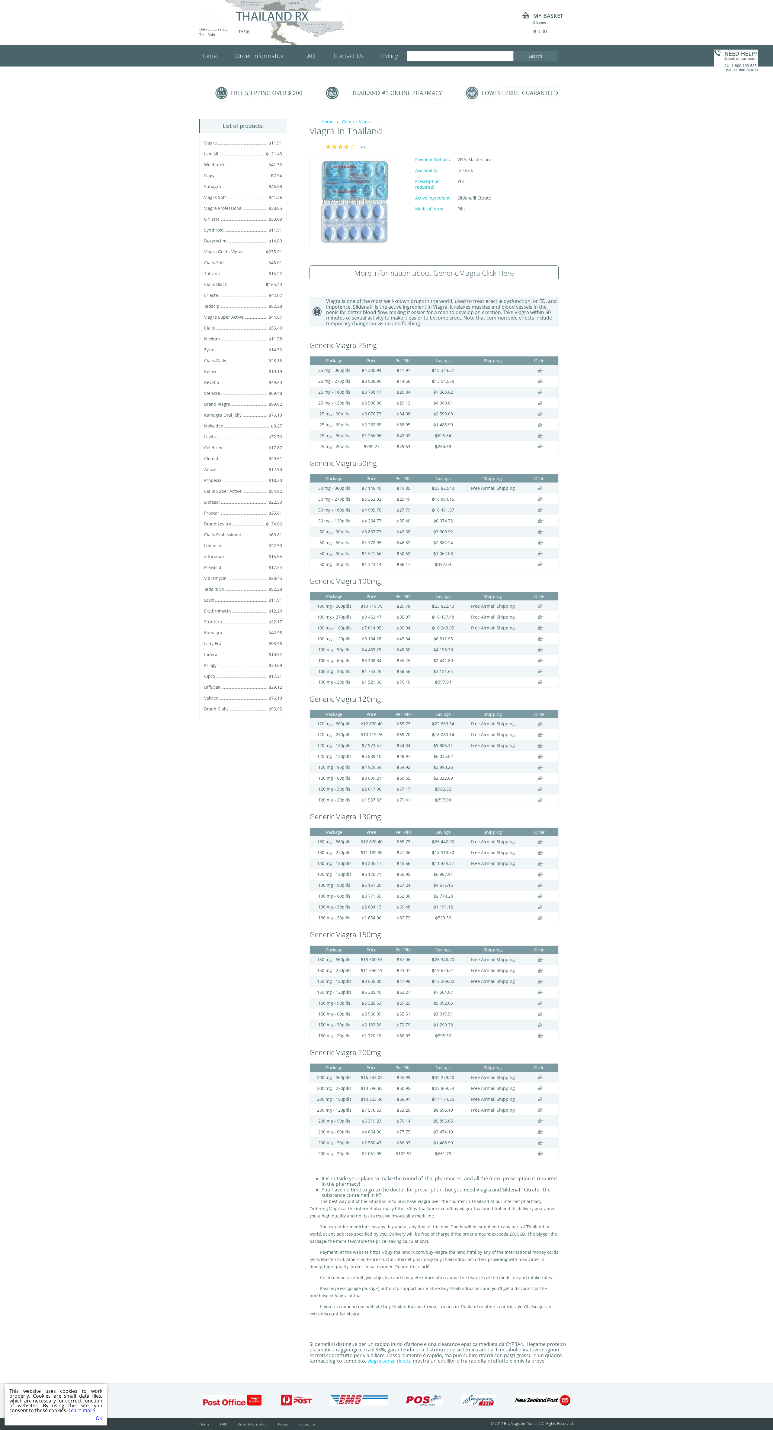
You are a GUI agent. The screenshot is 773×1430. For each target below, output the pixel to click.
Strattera (213, 622)
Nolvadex (213, 426)
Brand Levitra (217, 524)
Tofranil (212, 273)
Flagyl (210, 175)
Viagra (210, 143)
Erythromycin (217, 611)
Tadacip (212, 306)
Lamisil (211, 154)
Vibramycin (215, 578)
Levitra (211, 437)
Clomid (211, 458)
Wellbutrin (215, 164)
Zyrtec (210, 350)
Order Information (260, 56)
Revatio (211, 382)
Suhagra (212, 186)
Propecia (213, 480)
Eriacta (211, 295)
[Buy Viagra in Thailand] (275, 16)
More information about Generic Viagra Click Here (434, 273)
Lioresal (212, 502)
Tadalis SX (214, 589)
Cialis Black (215, 284)
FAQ (309, 56)
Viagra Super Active (223, 317)
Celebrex (213, 447)
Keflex (210, 371)
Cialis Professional (222, 535)
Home (208, 56)
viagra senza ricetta (389, 1360)
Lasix (209, 600)
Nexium (212, 339)
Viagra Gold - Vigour (224, 252)
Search (535, 56)
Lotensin (212, 545)
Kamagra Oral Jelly (223, 415)
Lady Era (212, 643)
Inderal (211, 654)
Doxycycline (216, 241)
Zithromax (214, 556)
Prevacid (212, 567)
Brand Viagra (217, 404)
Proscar (211, 513)
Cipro (209, 676)
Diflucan (212, 687)
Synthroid (214, 230)
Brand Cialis (216, 709)
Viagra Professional (223, 208)
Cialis (209, 328)
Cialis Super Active (223, 491)
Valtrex (211, 698)
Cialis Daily (215, 360)
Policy (390, 56)
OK (99, 1418)
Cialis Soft (214, 262)
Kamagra (213, 632)
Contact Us (349, 56)
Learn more (82, 1410)
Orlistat (211, 219)
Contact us (307, 1424)
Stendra (212, 393)
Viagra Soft (215, 197)
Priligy (210, 665)
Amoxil (211, 469)
